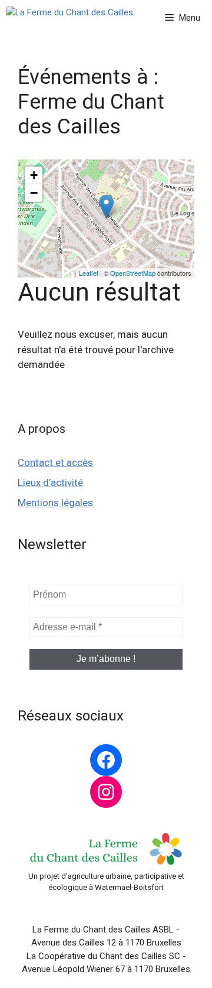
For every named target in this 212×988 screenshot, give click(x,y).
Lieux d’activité (50, 482)
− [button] (34, 192)
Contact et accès (55, 462)
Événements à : (91, 102)
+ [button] (34, 175)
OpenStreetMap (132, 273)
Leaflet (88, 273)
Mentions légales (55, 502)
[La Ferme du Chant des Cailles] (69, 17)
